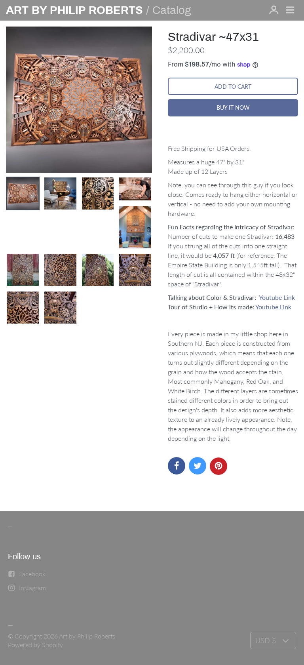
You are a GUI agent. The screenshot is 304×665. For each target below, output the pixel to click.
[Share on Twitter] (197, 465)
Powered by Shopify (35, 644)
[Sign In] (274, 10)
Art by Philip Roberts (87, 636)
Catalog (171, 10)
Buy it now (233, 107)
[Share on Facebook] (176, 465)
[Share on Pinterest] (218, 466)
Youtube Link (274, 307)
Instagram (32, 587)
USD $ (265, 640)
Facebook (32, 573)
